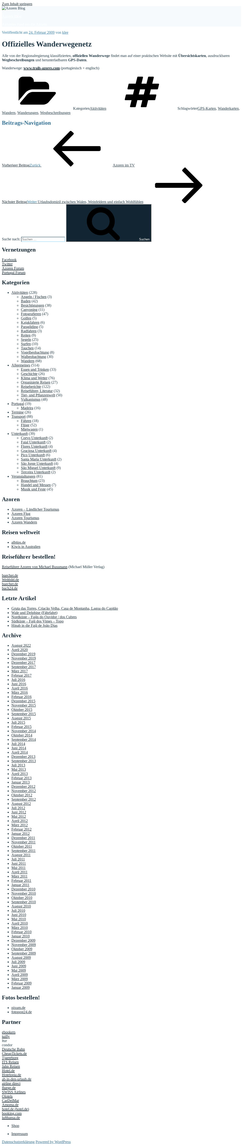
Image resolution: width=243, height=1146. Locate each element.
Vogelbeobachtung (35, 352)
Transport (18, 416)
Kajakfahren (30, 322)
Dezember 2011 (23, 838)
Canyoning (29, 310)
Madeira (27, 408)
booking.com (12, 1113)
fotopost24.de (21, 1012)
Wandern (8, 113)
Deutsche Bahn (13, 1049)
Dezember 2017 (23, 663)
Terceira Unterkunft (35, 472)
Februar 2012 (21, 829)
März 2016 (19, 692)
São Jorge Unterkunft (37, 463)
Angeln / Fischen (34, 297)
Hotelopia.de (11, 1075)
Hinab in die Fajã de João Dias (34, 625)
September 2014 (23, 739)
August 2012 (21, 804)
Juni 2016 (18, 684)
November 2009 (23, 945)
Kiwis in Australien (25, 547)
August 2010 (21, 906)
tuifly (6, 1036)
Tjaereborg (10, 1058)
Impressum (19, 1134)
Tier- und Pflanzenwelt (38, 395)
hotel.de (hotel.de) (15, 1109)
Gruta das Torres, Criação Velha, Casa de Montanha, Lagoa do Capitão (64, 608)
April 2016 (19, 688)
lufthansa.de (11, 1118)
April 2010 (19, 923)
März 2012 (19, 825)
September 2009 (23, 953)
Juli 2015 (18, 722)
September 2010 (23, 902)
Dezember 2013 (23, 757)
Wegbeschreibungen (55, 113)
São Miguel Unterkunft (38, 468)
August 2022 (21, 645)
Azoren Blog (11, 16)
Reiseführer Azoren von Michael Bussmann (34, 567)
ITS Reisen (10, 1062)
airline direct (11, 1083)
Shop (15, 1126)
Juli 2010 (18, 910)
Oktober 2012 (21, 795)
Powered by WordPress (53, 1142)
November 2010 (23, 893)
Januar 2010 (20, 936)
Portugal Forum (13, 273)
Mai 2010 (18, 919)
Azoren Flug (20, 514)
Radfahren (29, 331)
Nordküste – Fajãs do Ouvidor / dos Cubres (44, 617)
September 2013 (23, 761)
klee (65, 32)
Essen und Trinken (35, 369)
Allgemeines (20, 365)
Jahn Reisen (11, 1066)
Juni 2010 (18, 915)
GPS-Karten (206, 108)
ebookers (8, 1032)
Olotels (7, 1096)
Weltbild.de (10, 580)
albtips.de (18, 542)
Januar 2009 (20, 987)
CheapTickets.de (14, 1053)
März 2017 (19, 671)
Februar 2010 (21, 932)
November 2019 (23, 658)
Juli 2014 (18, 744)
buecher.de (10, 575)
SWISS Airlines (14, 1092)
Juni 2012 (18, 812)
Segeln (26, 340)
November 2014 (23, 731)
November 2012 (23, 791)
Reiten (26, 335)
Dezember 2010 (23, 889)
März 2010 (19, 928)
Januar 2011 (20, 885)
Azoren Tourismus (25, 518)
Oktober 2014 (21, 735)
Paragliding (29, 327)
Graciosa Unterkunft (36, 451)
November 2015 (23, 705)
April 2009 (19, 975)
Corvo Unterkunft (34, 438)
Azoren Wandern (24, 522)
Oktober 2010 (21, 898)
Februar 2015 (21, 727)
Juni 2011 (18, 863)
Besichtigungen (32, 305)
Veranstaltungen (23, 476)
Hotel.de (8, 1071)
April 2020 (19, 650)
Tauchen (27, 348)
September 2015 (23, 714)
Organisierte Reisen (35, 382)
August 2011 (21, 855)
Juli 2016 (18, 680)
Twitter (7, 264)
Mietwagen (29, 429)
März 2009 (19, 979)
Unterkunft (19, 434)
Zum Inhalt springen (17, 4)
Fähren (26, 421)
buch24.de (10, 588)
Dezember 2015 (23, 701)
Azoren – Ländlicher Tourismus (35, 509)
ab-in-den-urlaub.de (16, 1079)
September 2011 (23, 851)
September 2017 (23, 667)
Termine (17, 412)
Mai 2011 (18, 868)
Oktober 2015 (21, 710)
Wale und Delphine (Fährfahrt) (34, 613)
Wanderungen (27, 113)
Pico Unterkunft (33, 455)
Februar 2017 (21, 675)
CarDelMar (10, 1100)
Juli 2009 (18, 962)
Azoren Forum (13, 268)
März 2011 (19, 876)
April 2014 (19, 752)
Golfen (26, 318)
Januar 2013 (20, 782)
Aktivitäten (98, 108)
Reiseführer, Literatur (37, 391)
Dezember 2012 (23, 787)
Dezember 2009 (23, 940)
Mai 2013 (18, 769)
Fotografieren (31, 314)
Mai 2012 (18, 816)
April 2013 (19, 774)
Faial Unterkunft (33, 442)
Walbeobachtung (33, 357)
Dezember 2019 (23, 654)
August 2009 (21, 958)
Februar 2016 (21, 697)
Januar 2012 (20, 834)
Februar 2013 (21, 778)
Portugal (17, 404)
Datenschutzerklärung (18, 1142)
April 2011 (19, 872)
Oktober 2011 (21, 846)
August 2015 (21, 718)
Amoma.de (10, 1105)
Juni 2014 (18, 748)
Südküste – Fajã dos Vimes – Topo (37, 621)
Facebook (9, 260)
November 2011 (23, 842)
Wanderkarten (228, 108)
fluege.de (9, 1088)
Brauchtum (29, 481)
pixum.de (18, 1008)
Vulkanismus (30, 399)
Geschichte (29, 374)
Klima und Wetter (34, 378)
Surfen (26, 344)
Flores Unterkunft (34, 446)
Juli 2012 (18, 808)
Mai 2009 (18, 970)
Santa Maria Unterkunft (38, 459)
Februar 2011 (21, 881)
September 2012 (23, 799)
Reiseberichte (31, 387)
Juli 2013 (18, 765)
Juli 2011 (18, 859)
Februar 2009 (21, 983)
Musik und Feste (33, 489)
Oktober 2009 (21, 949)
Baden (26, 301)
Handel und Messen (36, 485)
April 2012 (19, 821)
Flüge (25, 425)
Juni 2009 (18, 966)
